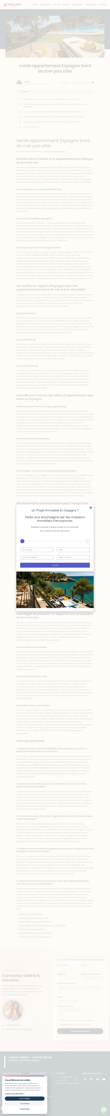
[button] (91, 507)
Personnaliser (25, 1109)
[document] (55, 558)
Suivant (55, 565)
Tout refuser (24, 1104)
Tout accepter (24, 1098)
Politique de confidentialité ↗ (14, 1093)
